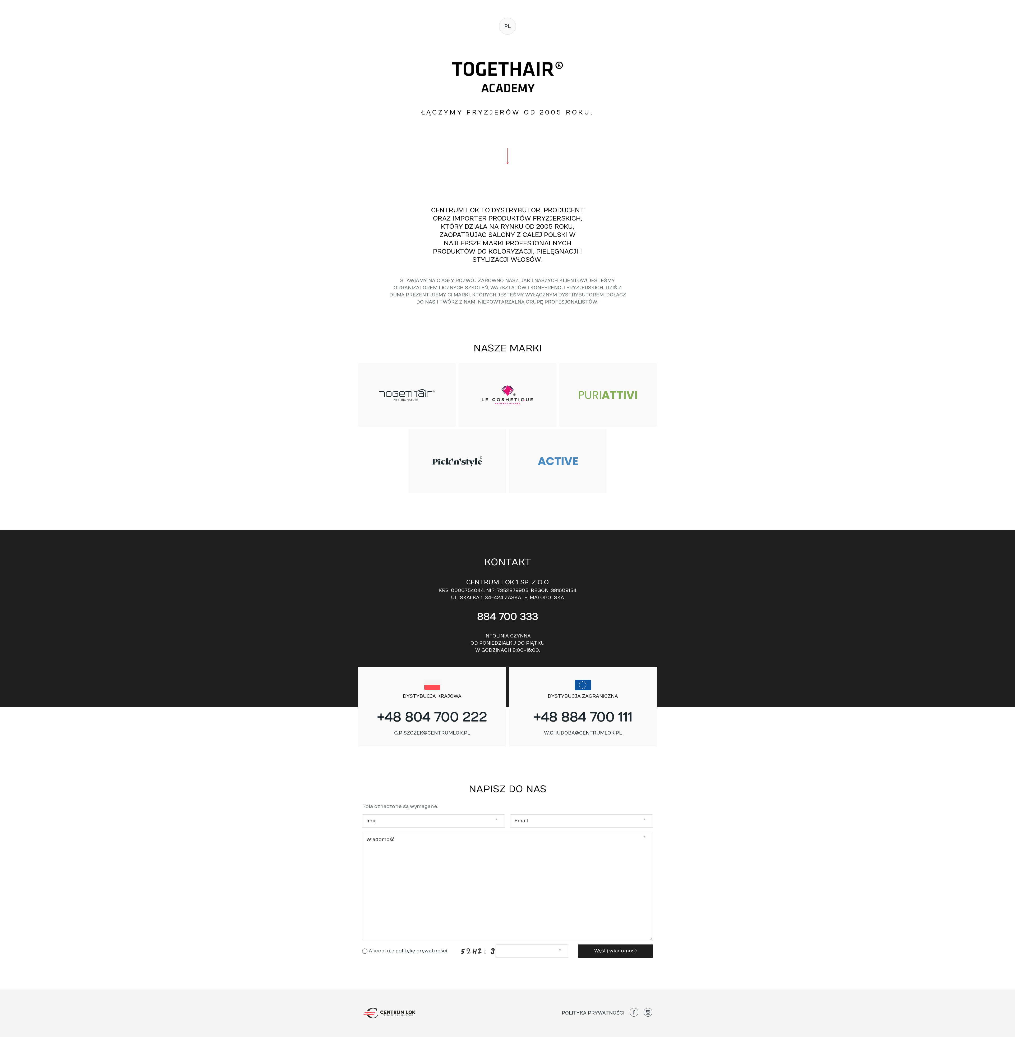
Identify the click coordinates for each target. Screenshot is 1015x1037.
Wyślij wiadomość (615, 951)
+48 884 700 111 (583, 717)
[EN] (507, 53)
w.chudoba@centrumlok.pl (583, 733)
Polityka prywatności (593, 1013)
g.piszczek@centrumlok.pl (432, 733)
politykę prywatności (421, 951)
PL (507, 26)
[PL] (507, 44)
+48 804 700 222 (432, 717)
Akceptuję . (408, 951)
